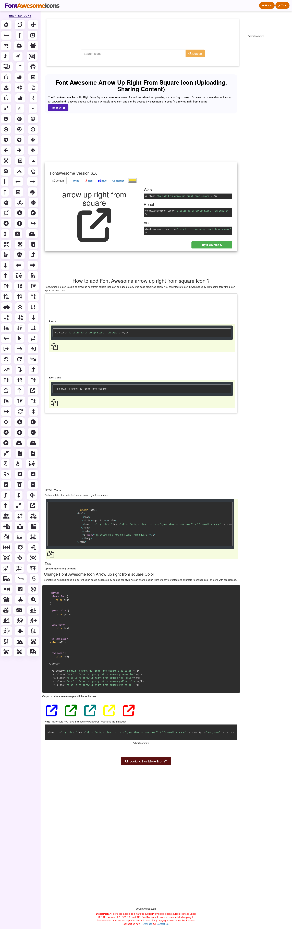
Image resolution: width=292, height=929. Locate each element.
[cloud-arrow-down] (19, 442)
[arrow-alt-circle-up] (20, 223)
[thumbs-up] (20, 77)
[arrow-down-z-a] (33, 327)
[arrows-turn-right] (6, 568)
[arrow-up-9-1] (20, 380)
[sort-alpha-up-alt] (20, 286)
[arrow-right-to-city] (7, 526)
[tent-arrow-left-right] (34, 641)
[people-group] (19, 610)
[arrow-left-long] (6, 338)
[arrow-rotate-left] (6, 359)
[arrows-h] (6, 35)
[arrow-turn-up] (34, 369)
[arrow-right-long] (20, 348)
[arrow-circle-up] (20, 139)
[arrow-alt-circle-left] (33, 212)
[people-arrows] (19, 275)
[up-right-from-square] (33, 505)
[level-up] (5, 56)
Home (268, 5)
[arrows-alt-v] (5, 233)
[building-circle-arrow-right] (7, 578)
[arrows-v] (20, 35)
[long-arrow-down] (5, 181)
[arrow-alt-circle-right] (6, 223)
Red (90, 180)
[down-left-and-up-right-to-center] (6, 453)
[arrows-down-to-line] (20, 536)
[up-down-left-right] (32, 495)
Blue (104, 180)
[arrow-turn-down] (21, 369)
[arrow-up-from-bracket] (6, 390)
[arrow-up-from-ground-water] (20, 526)
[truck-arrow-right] (33, 651)
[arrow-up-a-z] (33, 380)
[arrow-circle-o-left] (6, 129)
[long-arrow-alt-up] (5, 275)
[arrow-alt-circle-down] (20, 212)
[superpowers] (20, 24)
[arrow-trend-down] (33, 359)
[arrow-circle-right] (6, 139)
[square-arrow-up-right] (20, 474)
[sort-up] (20, 66)
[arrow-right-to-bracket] (33, 348)
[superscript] (6, 108)
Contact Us (162, 923)
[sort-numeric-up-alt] (33, 296)
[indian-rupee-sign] (5, 463)
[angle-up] (33, 108)
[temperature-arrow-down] (33, 631)
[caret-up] (33, 160)
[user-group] (7, 516)
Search (196, 53)
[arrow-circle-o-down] (33, 118)
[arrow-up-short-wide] (6, 401)
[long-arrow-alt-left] (19, 265)
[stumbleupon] (20, 202)
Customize (118, 180)
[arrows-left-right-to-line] (7, 547)
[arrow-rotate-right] (19, 359)
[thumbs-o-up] (6, 77)
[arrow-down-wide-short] (20, 327)
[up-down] (19, 495)
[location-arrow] (18, 56)
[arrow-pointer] (20, 338)
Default (59, 180)
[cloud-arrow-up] (33, 442)
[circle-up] (6, 442)
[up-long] (5, 505)
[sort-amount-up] (33, 286)
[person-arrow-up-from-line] (7, 620)
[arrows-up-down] (33, 411)
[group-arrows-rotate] (33, 589)
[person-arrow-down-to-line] (33, 610)
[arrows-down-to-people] (33, 536)
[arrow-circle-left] (20, 118)
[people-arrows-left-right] (32, 463)
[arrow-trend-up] (7, 369)
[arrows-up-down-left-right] (6, 421)
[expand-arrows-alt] (20, 244)
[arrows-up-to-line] (33, 568)
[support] (33, 66)
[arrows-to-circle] (7, 557)
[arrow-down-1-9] (33, 307)
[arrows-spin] (20, 547)
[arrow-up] (33, 150)
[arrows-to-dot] (20, 557)
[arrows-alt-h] (33, 223)
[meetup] (6, 24)
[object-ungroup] (7, 66)
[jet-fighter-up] (20, 599)
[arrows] (33, 24)
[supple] (21, 578)
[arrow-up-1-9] (6, 380)
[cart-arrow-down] (6, 45)
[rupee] (34, 97)
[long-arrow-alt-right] (33, 265)
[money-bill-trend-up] (6, 610)
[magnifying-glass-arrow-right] (33, 599)
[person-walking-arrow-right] (34, 620)
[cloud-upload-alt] (32, 233)
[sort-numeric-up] (20, 296)
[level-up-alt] (34, 254)
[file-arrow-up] (33, 453)
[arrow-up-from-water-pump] (34, 526)
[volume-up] (20, 87)
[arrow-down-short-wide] (6, 327)
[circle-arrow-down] (20, 421)
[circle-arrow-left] (33, 421)
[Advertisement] (142, 38)
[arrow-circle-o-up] (33, 129)
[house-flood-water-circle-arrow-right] (7, 599)
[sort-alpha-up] (6, 286)
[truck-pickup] (7, 307)
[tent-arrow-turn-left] (6, 651)
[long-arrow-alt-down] (5, 265)
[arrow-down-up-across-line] (20, 516)
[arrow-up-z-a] (33, 401)
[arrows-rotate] (20, 411)
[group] (33, 45)
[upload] (6, 87)
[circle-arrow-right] (6, 432)
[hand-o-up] (33, 87)
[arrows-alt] (6, 160)
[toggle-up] (33, 77)
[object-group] (32, 56)
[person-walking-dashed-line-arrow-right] (7, 631)
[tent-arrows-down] (20, 651)
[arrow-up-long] (19, 390)
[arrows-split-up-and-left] (33, 547)
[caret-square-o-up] (33, 35)
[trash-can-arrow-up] (33, 484)
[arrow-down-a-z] (21, 317)
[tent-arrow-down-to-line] (20, 641)
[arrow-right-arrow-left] (33, 338)
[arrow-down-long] (34, 317)
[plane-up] (20, 631)
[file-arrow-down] (20, 453)
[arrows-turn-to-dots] (19, 568)
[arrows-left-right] (6, 411)
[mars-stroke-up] (18, 463)
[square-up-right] (6, 484)
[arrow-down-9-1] (7, 317)
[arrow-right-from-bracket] (6, 348)
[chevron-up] (19, 171)
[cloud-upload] (19, 45)
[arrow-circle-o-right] (20, 129)
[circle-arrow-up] (20, 432)
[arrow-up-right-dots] (6, 536)
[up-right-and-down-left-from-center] (19, 505)
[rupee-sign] (33, 275)
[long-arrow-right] (32, 181)
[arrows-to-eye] (33, 557)
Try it (283, 5)
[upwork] (21, 589)
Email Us (147, 923)
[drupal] (33, 192)
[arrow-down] (33, 139)
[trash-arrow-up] (20, 484)
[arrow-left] (6, 150)
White (75, 180)
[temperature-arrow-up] (6, 641)
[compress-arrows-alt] (6, 244)
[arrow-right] (20, 150)
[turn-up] (6, 495)
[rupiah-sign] (6, 474)
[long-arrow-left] (18, 181)
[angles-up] (20, 307)
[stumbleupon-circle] (34, 202)
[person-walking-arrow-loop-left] (20, 620)
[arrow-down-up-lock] (34, 516)
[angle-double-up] (20, 108)
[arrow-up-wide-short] (20, 401)
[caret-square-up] (18, 233)
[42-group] (7, 589)
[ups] (34, 578)
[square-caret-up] (33, 474)
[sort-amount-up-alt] (6, 296)
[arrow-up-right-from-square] (33, 390)
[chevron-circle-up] (6, 171)
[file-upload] (34, 244)
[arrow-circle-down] (6, 118)
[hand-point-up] (6, 254)
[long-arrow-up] (5, 192)
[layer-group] (20, 254)
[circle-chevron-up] (33, 432)
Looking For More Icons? (147, 761)
